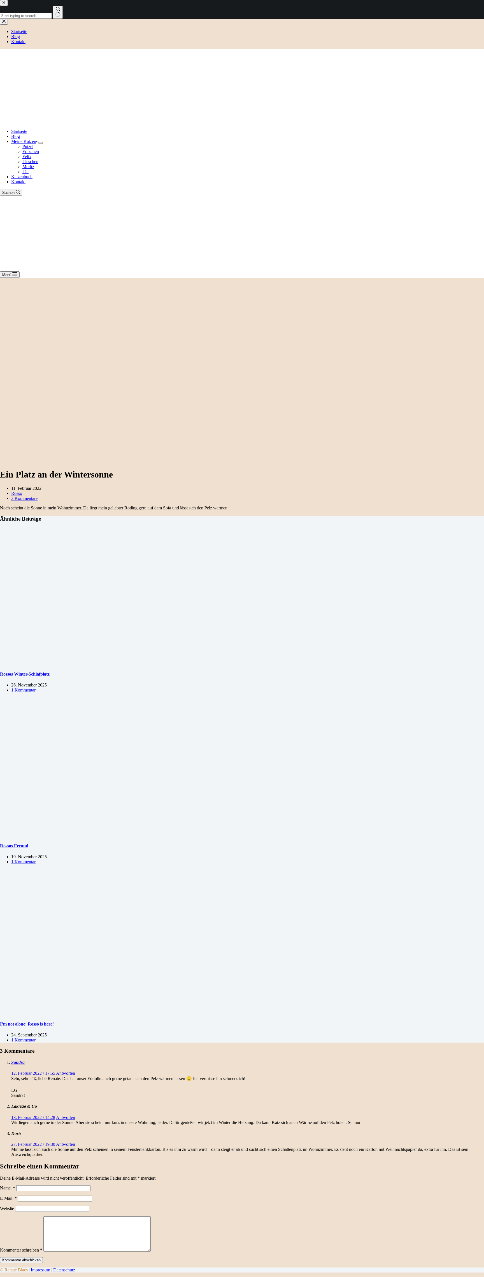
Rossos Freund (14, 845)
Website (7, 1208)
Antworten (65, 1073)
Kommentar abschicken (21, 1260)
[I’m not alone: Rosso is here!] (107, 1012)
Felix (26, 156)
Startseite (19, 131)
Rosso (16, 493)
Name (7, 1188)
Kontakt (18, 181)
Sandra (18, 1062)
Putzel (27, 146)
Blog (15, 136)
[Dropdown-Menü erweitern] (40, 143)
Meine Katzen (23, 141)
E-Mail (8, 1198)
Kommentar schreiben (21, 1250)
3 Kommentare (24, 498)
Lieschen (30, 161)
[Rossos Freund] (107, 834)
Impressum (40, 1269)
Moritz (28, 166)
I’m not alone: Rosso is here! (27, 1024)
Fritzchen (30, 151)
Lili (25, 171)
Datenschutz (64, 1269)
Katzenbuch (21, 176)
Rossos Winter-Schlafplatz (25, 674)
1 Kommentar (23, 690)
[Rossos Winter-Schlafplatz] (107, 662)
